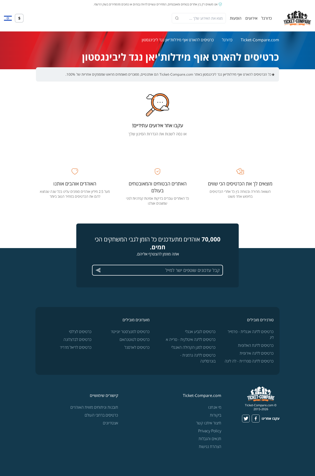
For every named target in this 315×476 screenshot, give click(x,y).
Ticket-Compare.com (260, 39)
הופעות (235, 18)
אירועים (251, 18)
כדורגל (266, 18)
